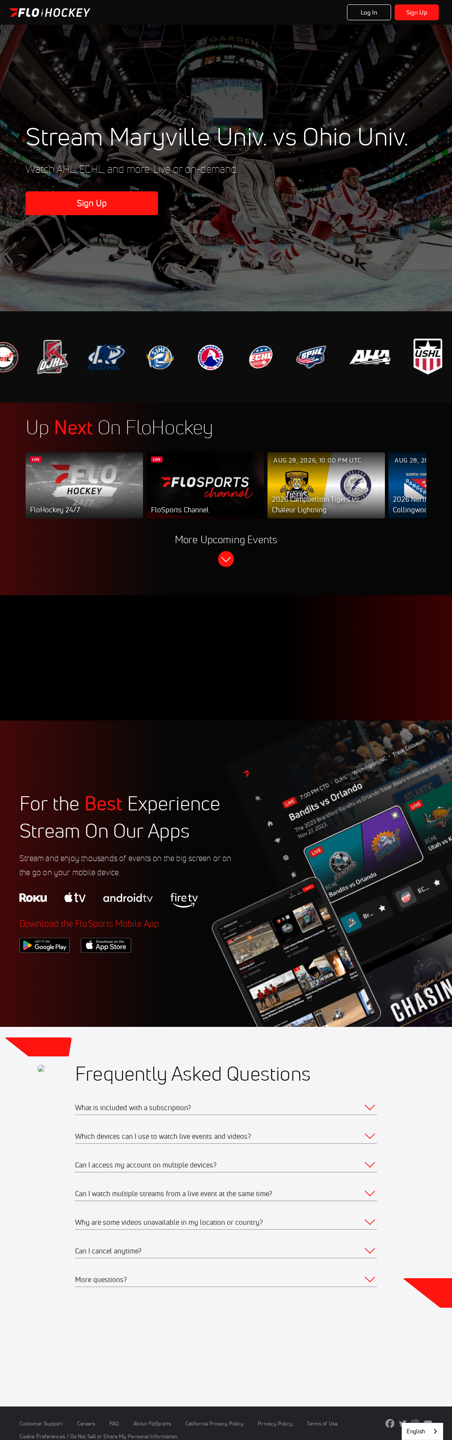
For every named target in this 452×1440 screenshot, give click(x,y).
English (416, 1431)
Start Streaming (84, 494)
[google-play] (44, 967)
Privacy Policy (275, 1423)
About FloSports (152, 1423)
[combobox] (422, 1431)
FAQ (114, 1423)
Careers (86, 1423)
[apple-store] (106, 967)
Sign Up (417, 12)
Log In (369, 12)
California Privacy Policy (214, 1423)
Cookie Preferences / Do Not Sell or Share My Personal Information (98, 1436)
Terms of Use (322, 1423)
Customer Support (41, 1423)
